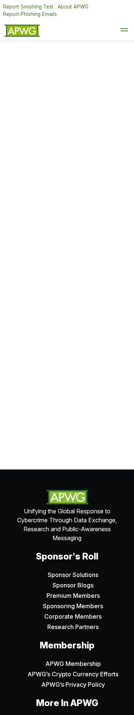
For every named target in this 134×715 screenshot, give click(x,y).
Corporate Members (73, 616)
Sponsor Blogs (72, 585)
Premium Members (73, 595)
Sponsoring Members (73, 606)
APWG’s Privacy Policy (73, 684)
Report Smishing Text (28, 7)
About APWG (73, 7)
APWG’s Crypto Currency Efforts (73, 674)
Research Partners (73, 627)
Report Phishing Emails (30, 14)
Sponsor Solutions (73, 574)
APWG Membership (73, 663)
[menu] (124, 30)
